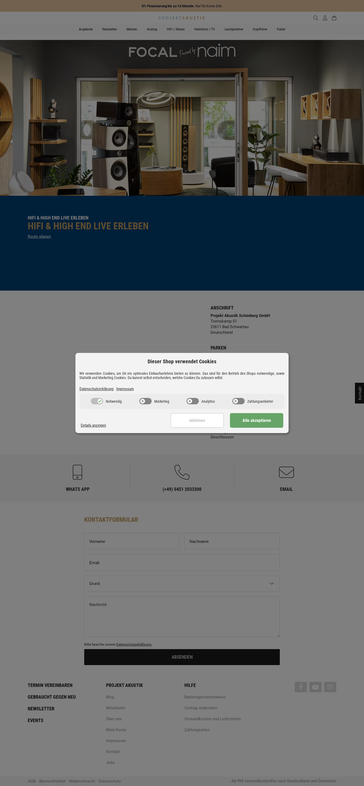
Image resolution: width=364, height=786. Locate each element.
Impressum (125, 388)
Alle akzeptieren (256, 420)
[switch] (97, 401)
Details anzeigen (93, 425)
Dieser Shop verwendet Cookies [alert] (182, 361)
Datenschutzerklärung (96, 388)
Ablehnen (197, 420)
